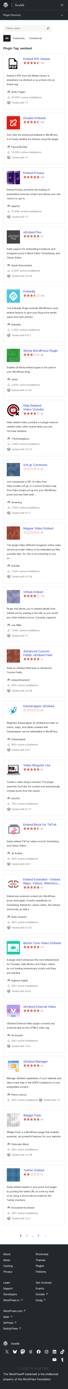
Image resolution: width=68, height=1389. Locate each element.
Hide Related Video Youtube (33, 407)
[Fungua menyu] (62, 5)
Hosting (8, 1266)
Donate (42, 1294)
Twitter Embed (33, 1170)
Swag (41, 1300)
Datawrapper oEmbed (38, 706)
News (6, 1260)
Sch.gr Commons (35, 465)
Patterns (41, 1271)
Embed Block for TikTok (40, 824)
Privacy (7, 1271)
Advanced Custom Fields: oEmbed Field (37, 653)
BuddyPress (12, 1328)
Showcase (42, 1254)
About (7, 1254)
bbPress (10, 1322)
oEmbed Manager (35, 1061)
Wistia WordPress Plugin (40, 350)
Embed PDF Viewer (36, 59)
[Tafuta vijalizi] (48, 28)
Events (40, 1288)
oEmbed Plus (32, 232)
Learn (6, 1282)
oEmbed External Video (39, 1006)
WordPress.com (14, 1311)
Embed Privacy (33, 173)
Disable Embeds (34, 118)
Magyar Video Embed (38, 528)
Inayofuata (46, 1235)
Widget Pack (32, 1115)
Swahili (15, 1343)
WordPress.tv (13, 1300)
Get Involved (43, 1282)
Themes (40, 1260)
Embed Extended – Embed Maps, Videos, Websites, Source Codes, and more (41, 881)
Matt (8, 1317)
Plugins (40, 1266)
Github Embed (33, 592)
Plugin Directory (12, 15)
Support (8, 1288)
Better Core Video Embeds (42, 943)
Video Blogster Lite (36, 765)
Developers (10, 1294)
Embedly (29, 291)
